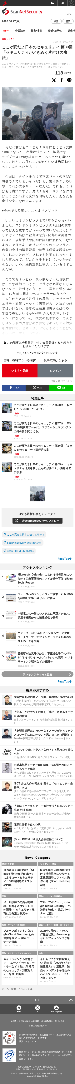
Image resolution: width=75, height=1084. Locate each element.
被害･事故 (36, 30)
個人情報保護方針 (39, 1026)
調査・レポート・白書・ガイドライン (55, 925)
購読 (68, 21)
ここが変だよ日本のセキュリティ (25, 534)
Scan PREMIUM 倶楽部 (20, 551)
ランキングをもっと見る (37, 674)
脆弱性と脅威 (8, 864)
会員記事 (20, 30)
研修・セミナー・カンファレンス (16, 953)
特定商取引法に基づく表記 (52, 1021)
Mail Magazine (56, 1011)
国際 (4, 896)
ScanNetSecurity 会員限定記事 (24, 542)
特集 (41, 953)
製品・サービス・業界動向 (50, 896)
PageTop (63, 558)
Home (19, 1011)
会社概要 (35, 1021)
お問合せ (14, 1021)
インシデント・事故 (47, 864)
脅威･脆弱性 (55, 30)
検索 (56, 21)
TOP (37, 1000)
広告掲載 (25, 1021)
